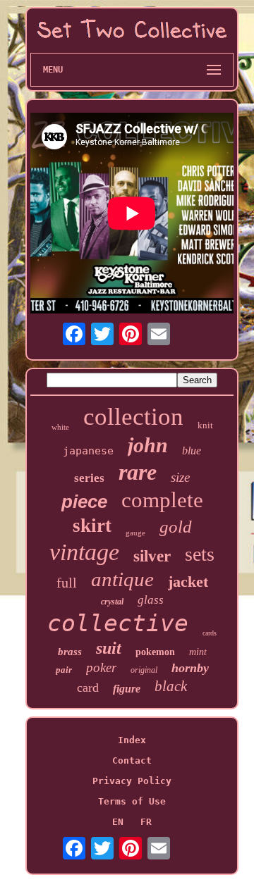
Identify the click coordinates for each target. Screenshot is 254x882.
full (66, 582)
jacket (188, 581)
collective (117, 623)
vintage (84, 552)
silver (152, 556)
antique (122, 579)
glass (151, 600)
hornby (190, 668)
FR (146, 821)
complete (162, 499)
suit (108, 648)
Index (132, 740)
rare (138, 472)
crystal (112, 602)
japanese (88, 451)
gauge (135, 532)
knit (205, 425)
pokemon (155, 652)
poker (101, 667)
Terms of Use (132, 801)
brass (70, 651)
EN (117, 821)
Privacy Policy (131, 781)
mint (198, 652)
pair (64, 669)
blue (191, 450)
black (171, 686)
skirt (92, 525)
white (60, 427)
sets (199, 554)
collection (133, 416)
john (148, 444)
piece (84, 501)
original (144, 670)
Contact (132, 760)
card (88, 688)
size (180, 477)
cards (209, 633)
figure (126, 689)
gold (175, 526)
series (89, 478)
